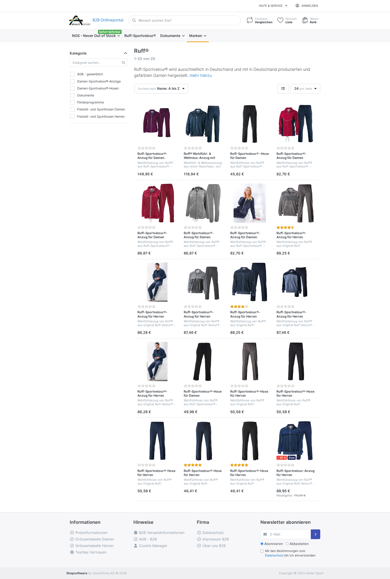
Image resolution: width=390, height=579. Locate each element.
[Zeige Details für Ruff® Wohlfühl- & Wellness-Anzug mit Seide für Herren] (203, 123)
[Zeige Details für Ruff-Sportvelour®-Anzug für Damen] (296, 123)
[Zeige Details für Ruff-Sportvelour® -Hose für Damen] (249, 123)
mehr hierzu (201, 75)
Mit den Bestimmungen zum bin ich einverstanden (290, 553)
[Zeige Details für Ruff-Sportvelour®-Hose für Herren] (249, 361)
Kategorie (78, 53)
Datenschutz (274, 555)
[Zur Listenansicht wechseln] (283, 89)
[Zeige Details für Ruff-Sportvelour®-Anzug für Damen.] (157, 123)
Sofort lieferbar (109, 32)
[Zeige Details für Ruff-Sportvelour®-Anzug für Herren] (296, 203)
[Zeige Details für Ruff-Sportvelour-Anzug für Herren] (296, 440)
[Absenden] (315, 534)
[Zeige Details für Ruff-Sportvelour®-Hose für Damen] (203, 361)
